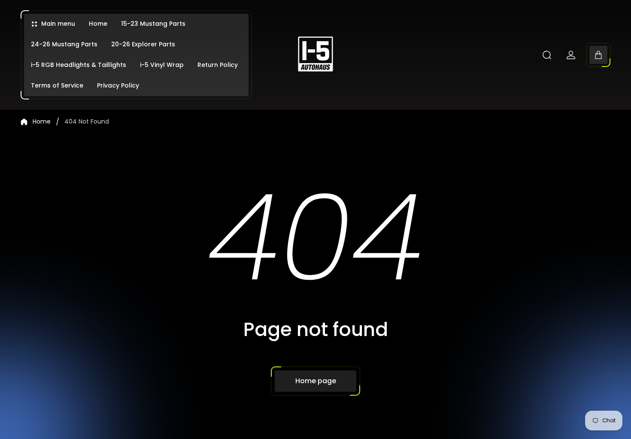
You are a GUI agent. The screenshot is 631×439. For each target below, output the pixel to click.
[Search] (546, 55)
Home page (315, 381)
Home (42, 122)
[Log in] (570, 55)
